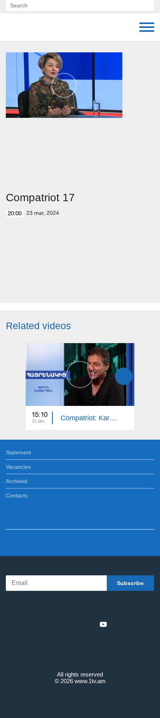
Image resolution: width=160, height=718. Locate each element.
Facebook (53, 624)
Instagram (90, 624)
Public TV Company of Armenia (45, 27)
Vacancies (18, 467)
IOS (58, 607)
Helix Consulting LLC (80, 699)
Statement (18, 452)
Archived (16, 481)
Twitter (64, 624)
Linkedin (77, 624)
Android (101, 607)
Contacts (17, 495)
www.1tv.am (90, 681)
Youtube (103, 624)
